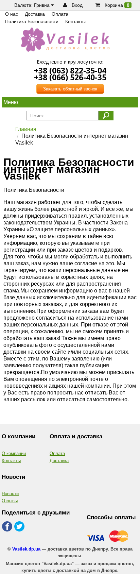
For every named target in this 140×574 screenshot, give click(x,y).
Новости (10, 493)
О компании (14, 453)
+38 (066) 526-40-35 (70, 77)
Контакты (11, 460)
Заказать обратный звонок (70, 88)
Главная (25, 129)
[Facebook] (7, 526)
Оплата (57, 453)
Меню (10, 102)
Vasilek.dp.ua (26, 549)
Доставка (59, 460)
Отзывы (10, 500)
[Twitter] (19, 526)
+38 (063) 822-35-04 (70, 70)
